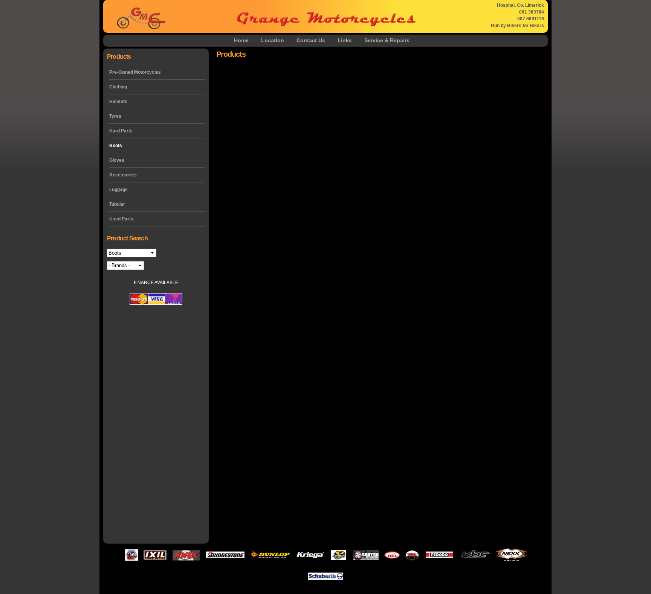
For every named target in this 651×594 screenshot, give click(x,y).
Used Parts (121, 219)
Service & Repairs (387, 40)
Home (241, 40)
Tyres (115, 116)
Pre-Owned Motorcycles (135, 72)
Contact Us (310, 40)
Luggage (118, 189)
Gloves (116, 160)
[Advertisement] (156, 425)
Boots (115, 145)
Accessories (123, 175)
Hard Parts (121, 131)
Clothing (118, 87)
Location (272, 40)
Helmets (118, 101)
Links (345, 40)
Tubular (117, 204)
